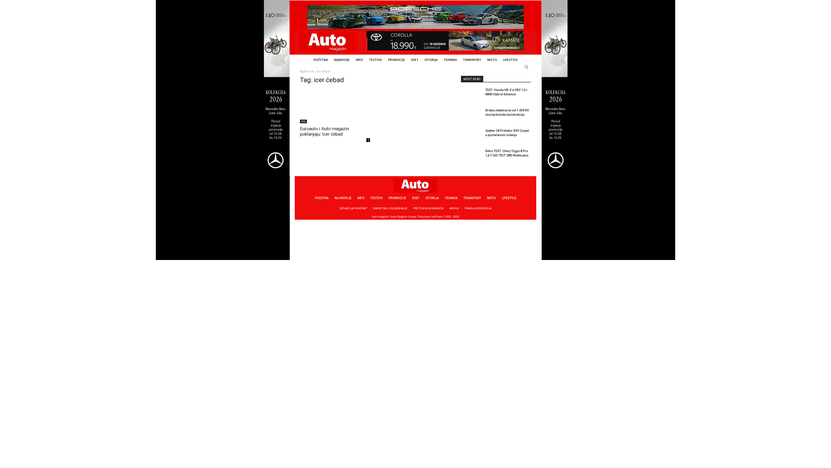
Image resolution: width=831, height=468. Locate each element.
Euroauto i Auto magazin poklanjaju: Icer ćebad (324, 131)
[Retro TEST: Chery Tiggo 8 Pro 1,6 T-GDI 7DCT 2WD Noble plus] (471, 156)
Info (303, 121)
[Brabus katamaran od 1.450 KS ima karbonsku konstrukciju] (471, 115)
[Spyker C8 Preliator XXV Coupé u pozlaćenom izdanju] (471, 136)
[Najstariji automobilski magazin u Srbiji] (328, 42)
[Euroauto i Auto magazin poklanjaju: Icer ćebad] (335, 105)
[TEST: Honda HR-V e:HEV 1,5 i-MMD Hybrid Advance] (471, 95)
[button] (526, 66)
